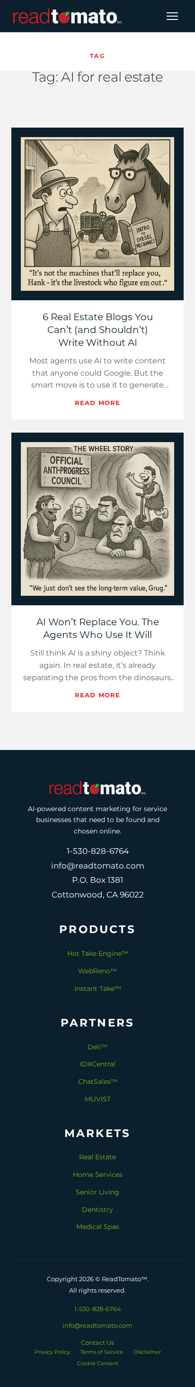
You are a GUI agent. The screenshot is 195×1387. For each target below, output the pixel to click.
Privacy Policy (52, 1352)
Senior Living (97, 1192)
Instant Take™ (97, 988)
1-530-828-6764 (97, 1309)
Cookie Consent (97, 1363)
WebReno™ (97, 971)
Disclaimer (147, 1352)
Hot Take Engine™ (97, 953)
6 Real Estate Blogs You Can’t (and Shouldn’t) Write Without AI (98, 329)
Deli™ (97, 1047)
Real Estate (97, 1157)
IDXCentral (97, 1064)
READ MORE (97, 403)
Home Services (98, 1174)
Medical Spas (97, 1226)
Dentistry (97, 1209)
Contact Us (97, 1342)
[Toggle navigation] (172, 16)
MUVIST (98, 1099)
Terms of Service (101, 1352)
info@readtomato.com (97, 1325)
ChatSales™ (97, 1081)
